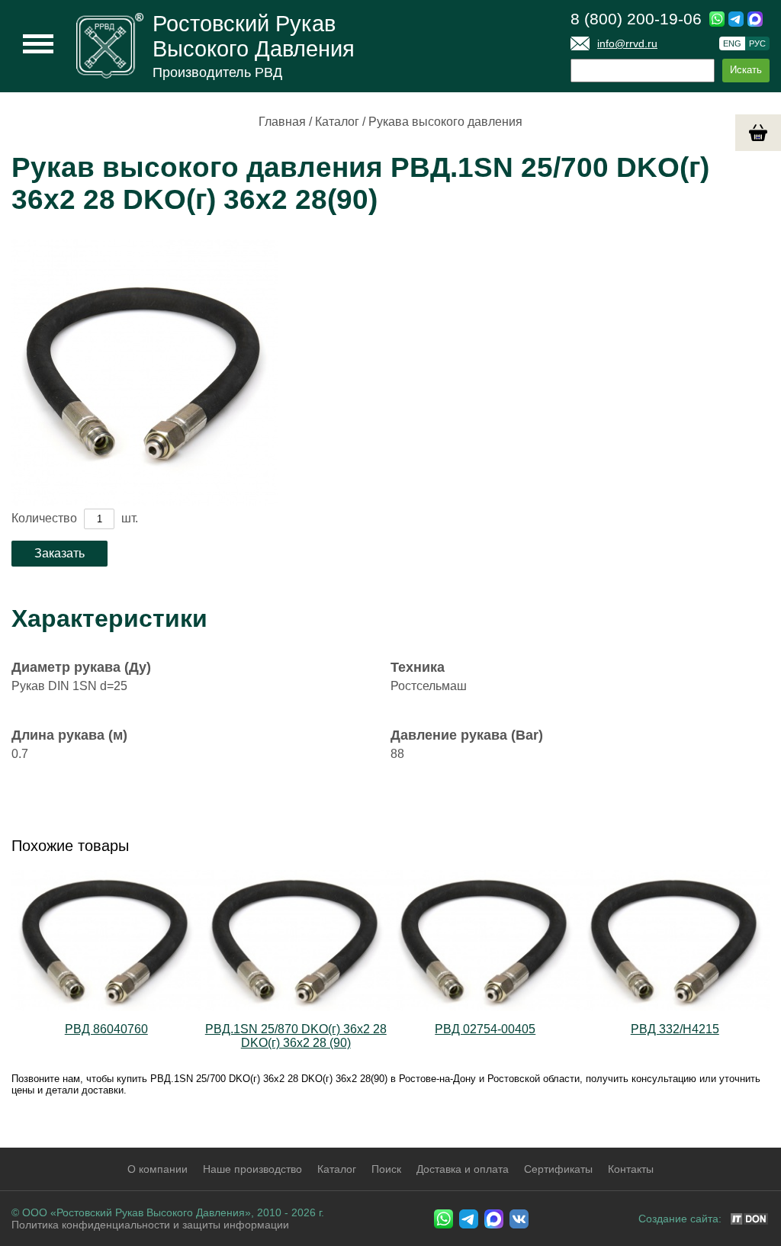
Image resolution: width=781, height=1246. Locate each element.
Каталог (337, 121)
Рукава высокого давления (445, 121)
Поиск (386, 1169)
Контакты (631, 1169)
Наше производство (252, 1169)
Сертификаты (558, 1169)
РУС (757, 43)
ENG (732, 43)
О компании (157, 1169)
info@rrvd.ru (627, 43)
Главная (282, 121)
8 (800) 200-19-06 (636, 18)
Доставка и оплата (462, 1169)
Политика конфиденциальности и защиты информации (150, 1225)
